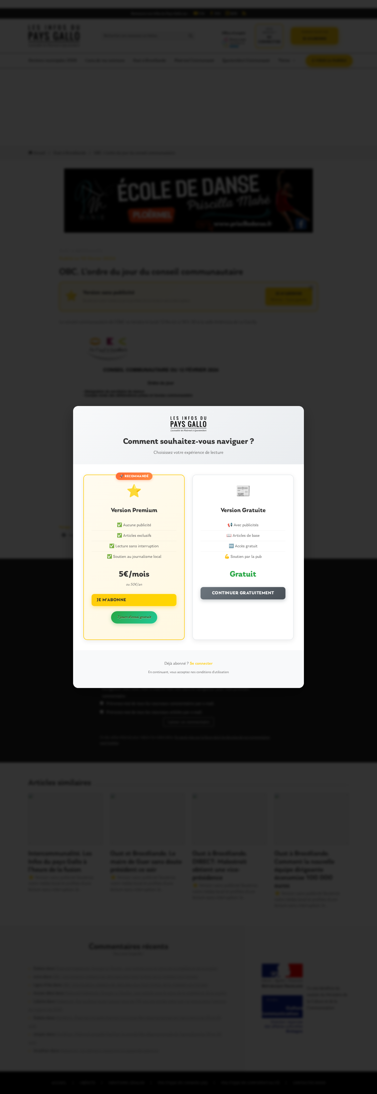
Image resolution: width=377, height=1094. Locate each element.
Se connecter (201, 664)
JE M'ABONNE (111, 600)
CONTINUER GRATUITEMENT (243, 593)
